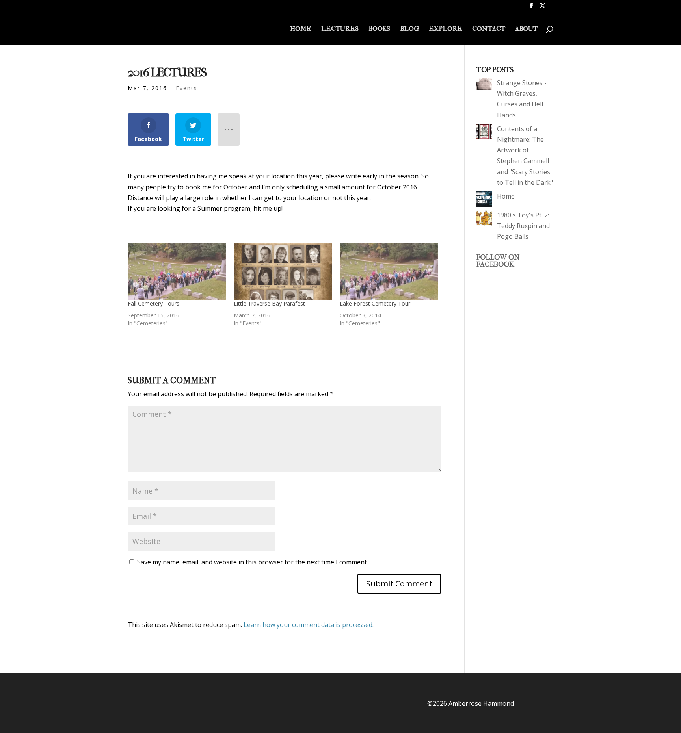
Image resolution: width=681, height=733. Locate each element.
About (526, 29)
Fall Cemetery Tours (153, 303)
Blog (409, 29)
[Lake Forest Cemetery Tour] (389, 271)
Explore (445, 29)
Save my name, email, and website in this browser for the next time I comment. (252, 562)
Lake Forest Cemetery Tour (375, 303)
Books (379, 29)
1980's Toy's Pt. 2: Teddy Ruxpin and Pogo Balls (523, 226)
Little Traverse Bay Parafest (269, 303)
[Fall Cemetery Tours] (177, 271)
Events (186, 88)
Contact (488, 29)
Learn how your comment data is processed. (309, 624)
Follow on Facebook (497, 261)
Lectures (340, 29)
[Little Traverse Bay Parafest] (283, 271)
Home (300, 29)
